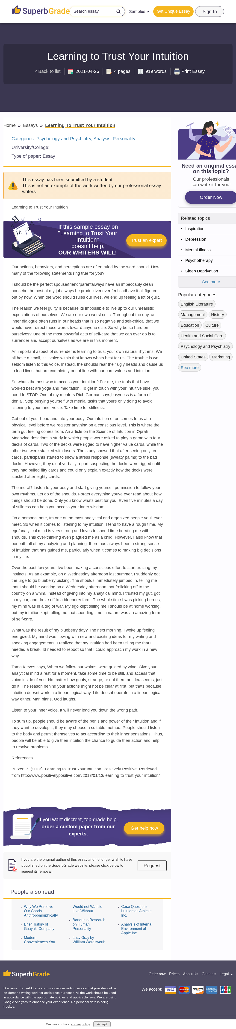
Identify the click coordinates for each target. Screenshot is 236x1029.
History (217, 314)
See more (190, 367)
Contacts (209, 974)
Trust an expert (146, 240)
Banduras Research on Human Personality (89, 924)
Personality (124, 138)
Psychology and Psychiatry (63, 138)
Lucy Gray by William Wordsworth (89, 940)
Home (10, 125)
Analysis (102, 138)
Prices (174, 974)
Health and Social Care (202, 336)
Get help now (144, 828)
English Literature (197, 304)
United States (193, 357)
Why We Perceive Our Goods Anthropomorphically (41, 911)
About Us (190, 974)
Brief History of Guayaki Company (39, 926)
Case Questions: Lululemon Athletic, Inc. (136, 911)
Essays (31, 125)
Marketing (221, 357)
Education (190, 325)
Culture (212, 325)
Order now (157, 974)
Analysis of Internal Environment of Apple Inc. (136, 928)
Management (193, 314)
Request (152, 865)
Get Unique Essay (173, 11)
